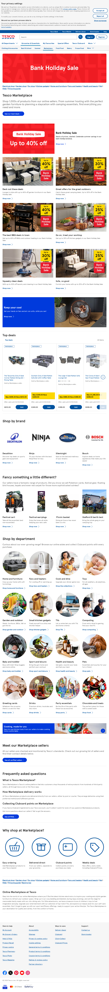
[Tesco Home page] (8, 37)
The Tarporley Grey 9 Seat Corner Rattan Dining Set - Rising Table (14, 377)
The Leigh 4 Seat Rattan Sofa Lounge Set (69, 376)
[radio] (9, 339)
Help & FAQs (7, 938)
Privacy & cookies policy (38, 938)
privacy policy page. (70, 9)
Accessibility (34, 930)
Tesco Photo (7, 955)
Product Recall (8, 943)
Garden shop (21, 86)
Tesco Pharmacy (9, 951)
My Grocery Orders (10, 934)
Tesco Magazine (8, 960)
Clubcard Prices (61, 943)
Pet (100, 86)
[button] (54, 31)
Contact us (85, 930)
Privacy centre (8, 947)
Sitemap (32, 934)
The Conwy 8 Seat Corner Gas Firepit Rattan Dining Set (96, 376)
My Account (7, 930)
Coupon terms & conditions (39, 955)
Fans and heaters (75, 86)
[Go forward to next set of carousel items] (103, 377)
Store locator (86, 934)
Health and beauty (90, 86)
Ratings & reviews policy (38, 960)
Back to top (26, 882)
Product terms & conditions (39, 951)
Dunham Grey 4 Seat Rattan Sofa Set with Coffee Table (41, 376)
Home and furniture (59, 86)
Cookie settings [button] (35, 943)
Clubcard (58, 934)
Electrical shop (9, 86)
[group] (16, 377)
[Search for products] (80, 37)
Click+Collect (60, 938)
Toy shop (31, 86)
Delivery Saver (60, 930)
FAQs (5, 88)
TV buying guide (14, 88)
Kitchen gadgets (42, 86)
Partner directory (35, 964)
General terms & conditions (39, 947)
